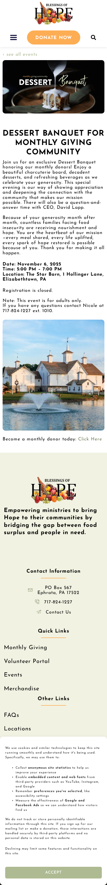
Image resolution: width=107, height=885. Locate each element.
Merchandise (21, 689)
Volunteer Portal (27, 662)
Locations (17, 729)
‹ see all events (20, 54)
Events (13, 675)
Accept (53, 873)
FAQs (11, 715)
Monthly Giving (25, 648)
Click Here (90, 439)
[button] (13, 37)
